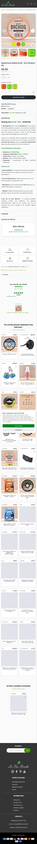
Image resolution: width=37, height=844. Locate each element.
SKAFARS (22, 560)
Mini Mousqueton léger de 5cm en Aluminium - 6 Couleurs (27, 669)
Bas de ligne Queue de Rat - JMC (27, 524)
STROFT (4, 334)
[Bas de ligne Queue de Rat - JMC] (27, 514)
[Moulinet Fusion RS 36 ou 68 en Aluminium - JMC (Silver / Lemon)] (9, 658)
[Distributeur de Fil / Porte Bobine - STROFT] (9, 373)
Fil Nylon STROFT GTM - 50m (9, 354)
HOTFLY (4, 590)
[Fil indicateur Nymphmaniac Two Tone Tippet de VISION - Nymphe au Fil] (27, 485)
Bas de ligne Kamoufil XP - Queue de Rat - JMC (9, 580)
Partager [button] (5, 274)
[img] (18, 286)
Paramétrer (18, 430)
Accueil (3, 9)
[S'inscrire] (27, 750)
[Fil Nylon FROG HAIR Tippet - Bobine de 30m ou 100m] (27, 542)
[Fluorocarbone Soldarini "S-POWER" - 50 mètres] (9, 485)
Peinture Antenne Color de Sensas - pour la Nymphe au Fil (27, 384)
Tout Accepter (19, 426)
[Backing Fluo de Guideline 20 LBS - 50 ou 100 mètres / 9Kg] (9, 458)
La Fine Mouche (21, 835)
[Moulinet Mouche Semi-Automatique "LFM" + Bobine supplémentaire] (27, 344)
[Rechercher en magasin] (28, 4)
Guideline (11, 108)
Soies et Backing (21, 9)
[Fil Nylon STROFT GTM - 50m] (9, 344)
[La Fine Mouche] (8, 3)
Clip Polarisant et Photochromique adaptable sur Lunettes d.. (9, 440)
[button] (33, 31)
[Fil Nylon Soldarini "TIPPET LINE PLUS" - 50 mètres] (9, 514)
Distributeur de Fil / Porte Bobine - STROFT (9, 383)
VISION (21, 475)
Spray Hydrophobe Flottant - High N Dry (9, 642)
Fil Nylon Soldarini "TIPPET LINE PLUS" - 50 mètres (9, 524)
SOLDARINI (4, 475)
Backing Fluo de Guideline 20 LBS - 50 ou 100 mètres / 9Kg (9, 468)
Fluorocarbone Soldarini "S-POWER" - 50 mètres (9, 496)
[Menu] (35, 4)
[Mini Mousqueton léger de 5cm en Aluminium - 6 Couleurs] (27, 658)
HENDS (21, 621)
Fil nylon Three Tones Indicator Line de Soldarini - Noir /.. (27, 611)
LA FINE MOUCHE (24, 334)
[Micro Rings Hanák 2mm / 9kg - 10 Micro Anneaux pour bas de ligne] (27, 402)
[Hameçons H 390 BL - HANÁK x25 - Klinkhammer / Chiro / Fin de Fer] (18, 308)
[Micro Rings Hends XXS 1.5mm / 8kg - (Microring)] (27, 631)
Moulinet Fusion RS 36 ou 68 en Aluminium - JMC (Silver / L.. (9, 669)
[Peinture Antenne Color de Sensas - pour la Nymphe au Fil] (27, 373)
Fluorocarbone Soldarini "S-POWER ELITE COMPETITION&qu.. (9, 552)
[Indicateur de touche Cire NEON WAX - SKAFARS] (27, 570)
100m (8, 77)
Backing (13, 104)
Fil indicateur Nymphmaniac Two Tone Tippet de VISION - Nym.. (28, 496)
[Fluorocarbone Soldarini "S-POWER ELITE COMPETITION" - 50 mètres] (9, 542)
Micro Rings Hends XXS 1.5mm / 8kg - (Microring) (27, 642)
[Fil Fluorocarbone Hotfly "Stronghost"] (9, 600)
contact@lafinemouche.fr (20, 824)
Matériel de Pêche (10, 9)
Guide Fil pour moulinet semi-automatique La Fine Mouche (27, 468)
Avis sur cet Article (8, 219)
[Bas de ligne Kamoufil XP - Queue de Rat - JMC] (9, 570)
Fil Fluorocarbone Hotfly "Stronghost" (9, 610)
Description (5, 118)
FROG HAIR (22, 532)
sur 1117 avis (19, 289)
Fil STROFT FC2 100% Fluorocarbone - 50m (27, 440)
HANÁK (21, 392)
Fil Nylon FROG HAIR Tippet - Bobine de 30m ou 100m (28, 552)
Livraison (4, 214)
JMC (3, 392)
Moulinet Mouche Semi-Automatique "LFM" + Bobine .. (27, 355)
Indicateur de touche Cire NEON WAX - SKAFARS (27, 580)
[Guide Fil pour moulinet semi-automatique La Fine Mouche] (27, 458)
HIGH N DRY (5, 621)
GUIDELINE (4, 448)
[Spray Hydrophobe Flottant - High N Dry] (9, 631)
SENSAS (22, 363)
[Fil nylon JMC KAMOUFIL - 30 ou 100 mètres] (9, 402)
